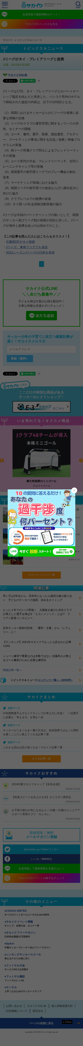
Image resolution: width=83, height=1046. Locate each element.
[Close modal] (74, 490)
